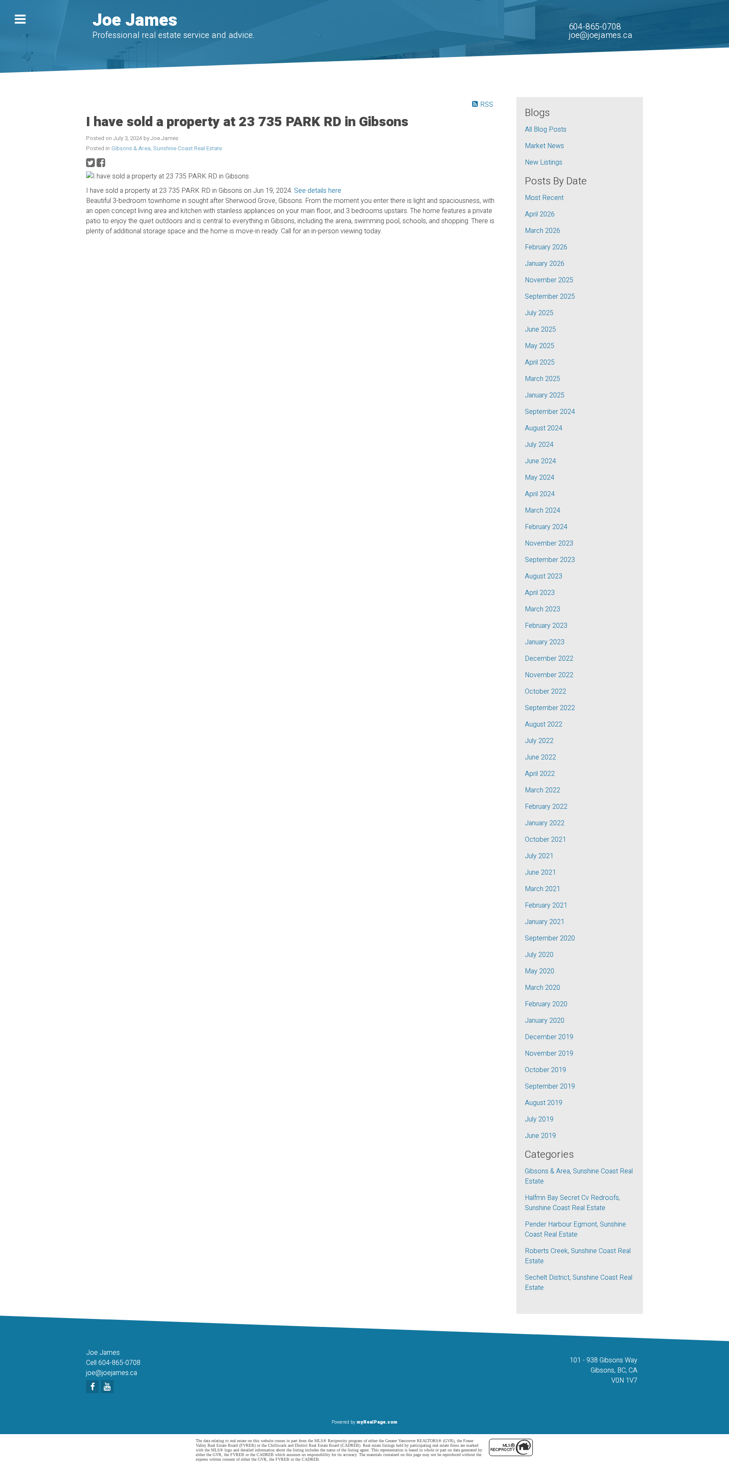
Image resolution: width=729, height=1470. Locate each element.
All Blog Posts (546, 129)
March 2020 (542, 988)
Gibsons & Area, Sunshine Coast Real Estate (166, 148)
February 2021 (546, 905)
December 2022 (549, 659)
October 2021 (545, 840)
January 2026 (544, 264)
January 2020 (544, 1021)
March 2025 (542, 379)
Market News (544, 146)
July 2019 (539, 1119)
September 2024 (550, 412)
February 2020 (546, 1004)
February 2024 (546, 527)
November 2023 (549, 543)
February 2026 (546, 247)
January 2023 (544, 642)
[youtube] (108, 1387)
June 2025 (540, 329)
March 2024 (542, 510)
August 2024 (543, 428)
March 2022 (542, 790)
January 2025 (544, 395)
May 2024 (539, 478)
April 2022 (540, 774)
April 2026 (540, 214)
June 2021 (540, 872)
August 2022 (543, 724)
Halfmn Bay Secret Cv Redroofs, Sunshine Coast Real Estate (572, 1203)
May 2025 (539, 346)
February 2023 (546, 626)
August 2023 (543, 576)
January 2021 (544, 922)
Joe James (134, 20)
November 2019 (549, 1053)
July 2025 (539, 313)
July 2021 (539, 856)
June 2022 (540, 757)
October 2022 (545, 691)
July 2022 (539, 741)
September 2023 (550, 560)
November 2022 (549, 675)
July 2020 (539, 955)
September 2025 (550, 297)
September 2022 (550, 708)
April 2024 (540, 494)
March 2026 (542, 231)
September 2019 (550, 1086)
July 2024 (539, 445)
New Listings (543, 162)
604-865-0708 (595, 27)
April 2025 (540, 362)
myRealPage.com (376, 1422)
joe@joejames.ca (600, 35)
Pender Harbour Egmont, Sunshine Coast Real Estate (575, 1229)
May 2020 (539, 971)
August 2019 (543, 1103)
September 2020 (550, 938)
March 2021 (542, 889)
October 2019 (545, 1070)
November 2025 (549, 280)
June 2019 (540, 1136)
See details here (317, 191)
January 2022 (544, 823)
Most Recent (544, 198)
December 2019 (549, 1037)
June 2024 (540, 461)
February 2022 (546, 807)
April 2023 (540, 593)
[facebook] (93, 1387)
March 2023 (542, 609)
